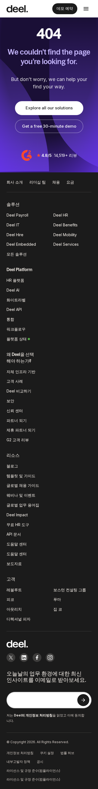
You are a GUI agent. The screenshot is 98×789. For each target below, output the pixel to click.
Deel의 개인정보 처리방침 (33, 715)
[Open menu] (86, 8)
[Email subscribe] (83, 700)
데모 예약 (65, 8)
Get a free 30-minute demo (49, 126)
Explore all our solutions (49, 107)
